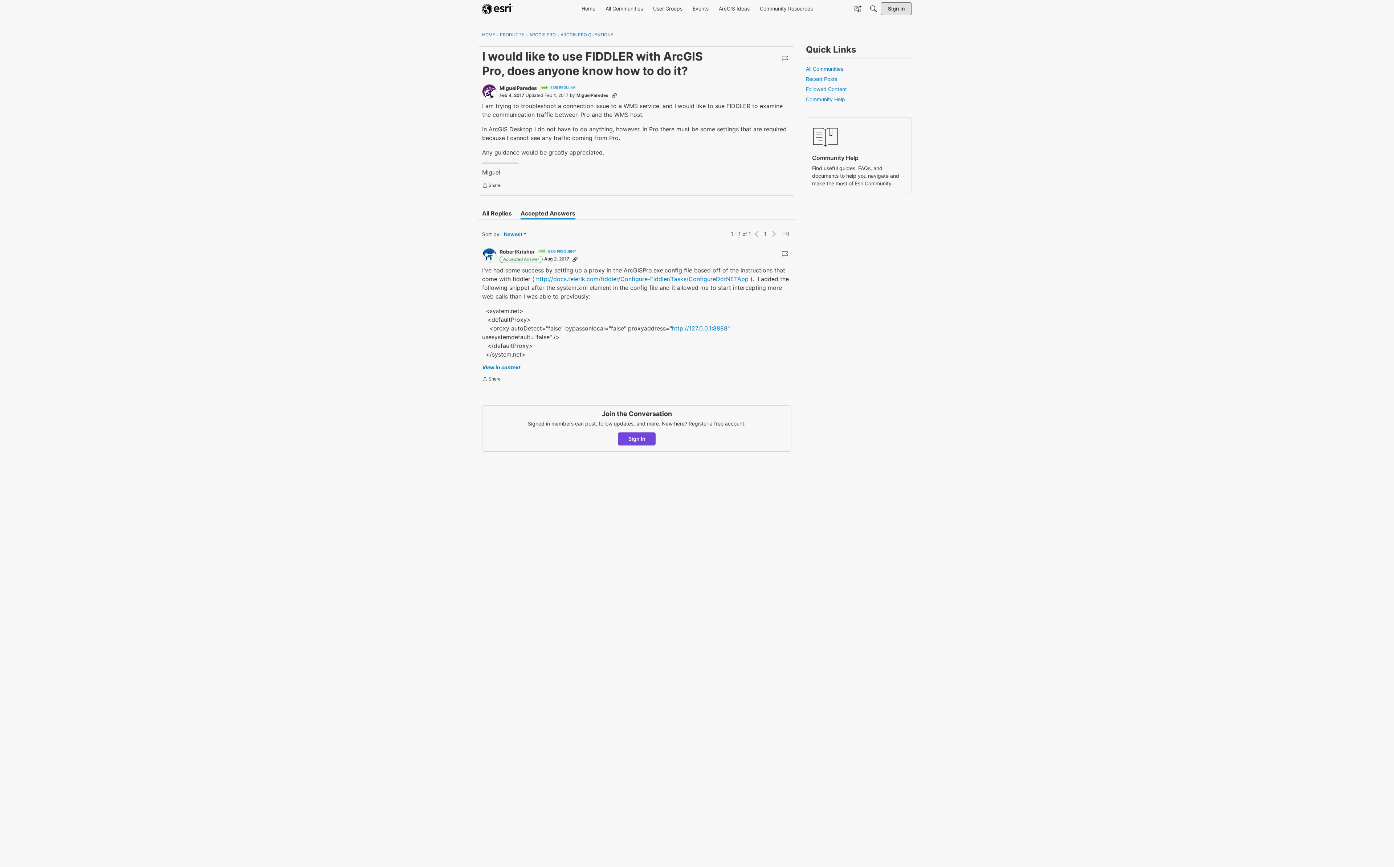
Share (491, 186)
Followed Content (826, 89)
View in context (501, 367)
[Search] (873, 8)
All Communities (824, 69)
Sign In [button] (636, 439)
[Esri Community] (497, 8)
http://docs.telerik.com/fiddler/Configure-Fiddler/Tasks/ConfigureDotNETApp (642, 279)
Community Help (825, 99)
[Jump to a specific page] (785, 234)
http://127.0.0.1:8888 (699, 328)
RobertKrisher (517, 251)
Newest (513, 234)
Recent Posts (821, 79)
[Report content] (784, 58)
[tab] (497, 213)
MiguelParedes (518, 88)
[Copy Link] (614, 95)
